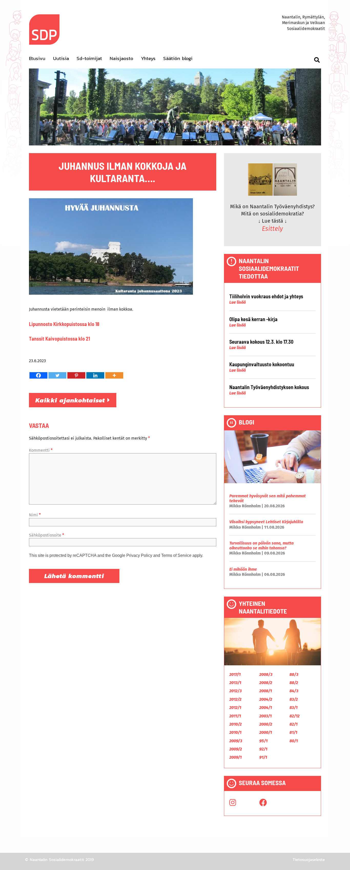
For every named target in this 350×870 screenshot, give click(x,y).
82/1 (293, 724)
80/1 (294, 740)
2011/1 (235, 716)
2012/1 (235, 707)
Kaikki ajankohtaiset (71, 400)
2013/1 (235, 682)
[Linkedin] (95, 375)
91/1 (263, 757)
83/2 (294, 699)
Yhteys (148, 58)
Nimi (35, 514)
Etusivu (37, 58)
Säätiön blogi (177, 58)
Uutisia (61, 58)
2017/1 (235, 674)
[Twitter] (57, 375)
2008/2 (265, 682)
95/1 (263, 740)
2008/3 (265, 674)
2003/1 (265, 716)
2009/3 (235, 740)
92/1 (263, 749)
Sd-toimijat (89, 58)
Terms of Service (176, 555)
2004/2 (265, 699)
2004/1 (265, 707)
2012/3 (235, 690)
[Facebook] (38, 375)
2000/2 (265, 724)
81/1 (293, 732)
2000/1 (265, 732)
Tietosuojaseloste (309, 859)
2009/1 (235, 757)
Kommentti (41, 450)
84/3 (294, 690)
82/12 (295, 716)
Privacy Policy (139, 555)
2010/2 (235, 724)
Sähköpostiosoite (46, 535)
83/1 (293, 707)
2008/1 (265, 690)
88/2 (294, 682)
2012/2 (235, 699)
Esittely (272, 229)
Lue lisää (237, 302)
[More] (114, 375)
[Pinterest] (76, 375)
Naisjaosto (121, 58)
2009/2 (235, 749)
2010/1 (235, 732)
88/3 (294, 674)
